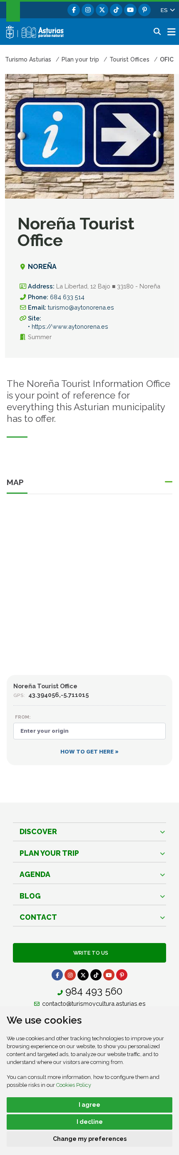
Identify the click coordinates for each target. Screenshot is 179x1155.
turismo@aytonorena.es (81, 307)
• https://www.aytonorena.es (68, 326)
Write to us (89, 953)
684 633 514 (67, 296)
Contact (38, 917)
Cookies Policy (73, 1085)
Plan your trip (49, 853)
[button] (167, 10)
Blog (30, 895)
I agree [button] (89, 1104)
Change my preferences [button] (90, 1138)
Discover (38, 831)
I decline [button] (90, 1121)
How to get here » (89, 752)
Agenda (35, 874)
